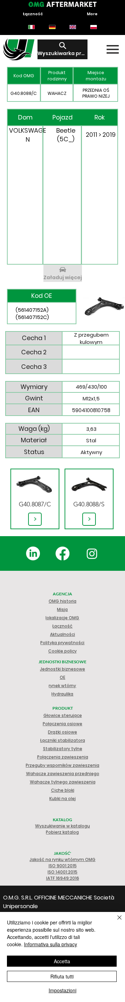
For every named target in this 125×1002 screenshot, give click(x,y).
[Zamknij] (115, 921)
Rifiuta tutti (62, 976)
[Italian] (31, 27)
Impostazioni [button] (62, 990)
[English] (72, 27)
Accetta (62, 961)
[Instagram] (92, 553)
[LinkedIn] (33, 553)
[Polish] (93, 27)
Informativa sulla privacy (50, 944)
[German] (52, 27)
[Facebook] (62, 553)
